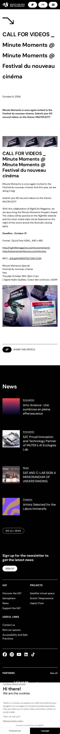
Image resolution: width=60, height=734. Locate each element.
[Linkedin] (26, 654)
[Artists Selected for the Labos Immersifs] (30, 507)
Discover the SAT (12, 593)
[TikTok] (32, 654)
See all (54, 673)
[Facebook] (5, 654)
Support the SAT (11, 608)
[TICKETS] (32, 5)
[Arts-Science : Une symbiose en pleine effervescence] (30, 409)
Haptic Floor (37, 603)
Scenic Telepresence (41, 598)
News (26, 467)
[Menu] (53, 5)
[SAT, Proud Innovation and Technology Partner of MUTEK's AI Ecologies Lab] (30, 443)
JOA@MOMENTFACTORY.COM (25, 258)
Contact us (8, 625)
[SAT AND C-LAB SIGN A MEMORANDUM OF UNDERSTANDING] (30, 477)
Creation (27, 499)
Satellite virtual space (42, 593)
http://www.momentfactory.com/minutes (24, 251)
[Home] (13, 4)
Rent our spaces (11, 629)
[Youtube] (18, 654)
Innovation (28, 400)
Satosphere (8, 598)
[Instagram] (11, 654)
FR (43, 4)
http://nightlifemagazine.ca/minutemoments (26, 247)
